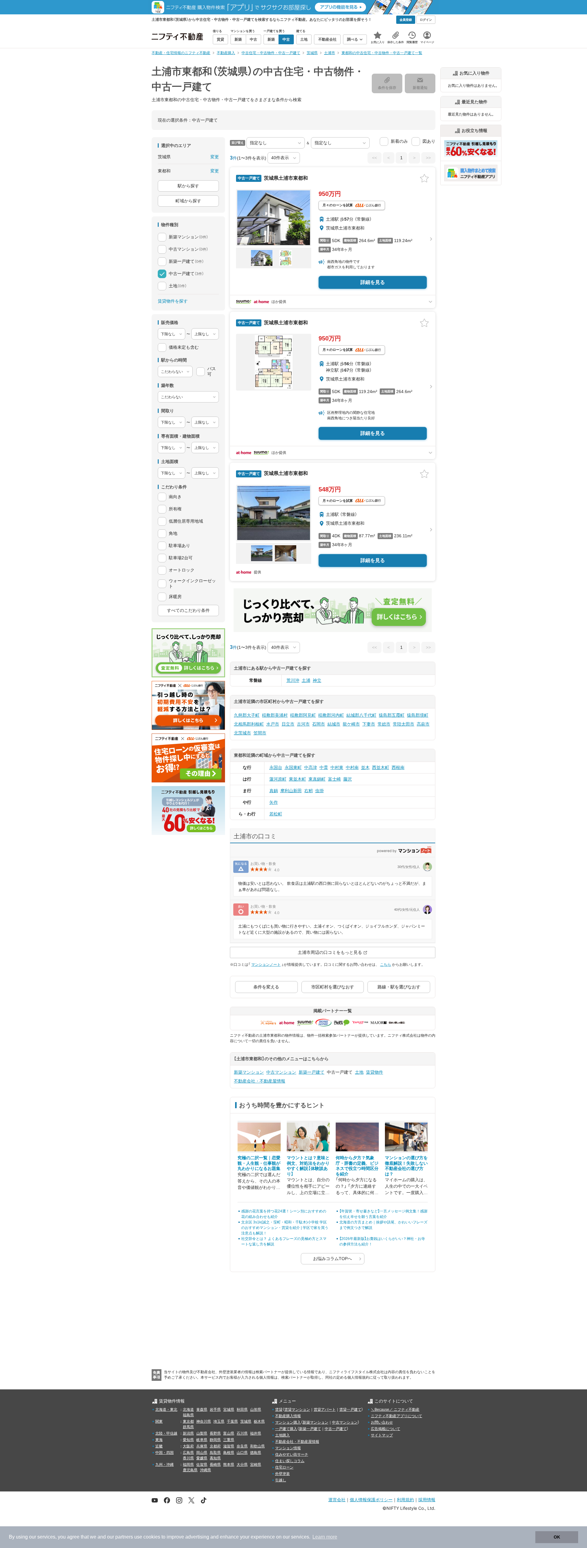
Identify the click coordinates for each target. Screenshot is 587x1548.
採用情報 (426, 1499)
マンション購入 (288, 1422)
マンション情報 (288, 1448)
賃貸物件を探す (173, 301)
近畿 (159, 1446)
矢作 (273, 802)
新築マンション (249, 1072)
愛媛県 (201, 1458)
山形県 (255, 1409)
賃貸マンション (297, 1409)
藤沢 (347, 779)
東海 (159, 1440)
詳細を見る (372, 282)
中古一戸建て (336, 1429)
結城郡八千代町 (361, 715)
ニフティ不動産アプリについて (396, 1416)
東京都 (188, 1421)
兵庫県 (201, 1446)
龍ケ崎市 (351, 724)
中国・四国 (164, 1453)
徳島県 (255, 1453)
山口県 (242, 1453)
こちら (385, 964)
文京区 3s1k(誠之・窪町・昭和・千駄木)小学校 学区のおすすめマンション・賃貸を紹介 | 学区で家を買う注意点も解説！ (284, 1227)
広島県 (188, 1453)
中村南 (352, 767)
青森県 (201, 1409)
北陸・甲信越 (166, 1433)
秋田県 (242, 1409)
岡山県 (201, 1453)
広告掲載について (385, 1429)
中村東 (336, 767)
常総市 (384, 724)
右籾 (308, 790)
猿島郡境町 (417, 715)
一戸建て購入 (286, 1429)
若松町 (275, 813)
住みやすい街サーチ (291, 1454)
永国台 (275, 767)
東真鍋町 (317, 779)
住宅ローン (284, 1467)
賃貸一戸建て (350, 1409)
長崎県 (215, 1464)
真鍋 (273, 790)
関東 (159, 1421)
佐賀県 (201, 1464)
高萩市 (423, 724)
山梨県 (201, 1433)
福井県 (255, 1433)
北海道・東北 (166, 1409)
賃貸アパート (325, 1409)
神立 (317, 680)
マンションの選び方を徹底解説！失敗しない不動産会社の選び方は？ (406, 1165)
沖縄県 (205, 1470)
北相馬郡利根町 (249, 724)
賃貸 (278, 1409)
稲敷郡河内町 (331, 715)
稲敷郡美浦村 (275, 715)
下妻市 (368, 724)
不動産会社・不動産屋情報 (259, 1081)
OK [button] (557, 1537)
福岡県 (188, 1464)
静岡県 (215, 1440)
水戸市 (272, 724)
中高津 (310, 767)
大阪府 (188, 1446)
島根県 (228, 1453)
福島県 (188, 1415)
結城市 (333, 724)
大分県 (242, 1464)
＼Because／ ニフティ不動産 (395, 1409)
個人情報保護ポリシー (371, 1499)
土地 (359, 1072)
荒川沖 (292, 680)
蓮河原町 (277, 779)
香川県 (188, 1458)
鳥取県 (215, 1453)
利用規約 (405, 1499)
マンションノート (266, 964)
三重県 (228, 1440)
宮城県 (228, 1409)
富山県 (228, 1433)
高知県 (215, 1458)
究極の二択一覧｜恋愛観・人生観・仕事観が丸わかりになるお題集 (259, 1163)
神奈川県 (203, 1421)
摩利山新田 (291, 790)
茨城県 (245, 1421)
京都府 (215, 1446)
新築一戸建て (311, 1072)
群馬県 (188, 1427)
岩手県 (215, 1409)
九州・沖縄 (164, 1464)
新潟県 (188, 1433)
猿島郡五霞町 (391, 715)
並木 (365, 767)
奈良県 (242, 1446)
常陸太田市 (403, 724)
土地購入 (282, 1435)
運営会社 (336, 1499)
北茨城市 (242, 732)
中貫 (323, 767)
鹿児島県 (190, 1470)
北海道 (188, 1409)
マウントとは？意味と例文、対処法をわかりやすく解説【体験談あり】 (308, 1165)
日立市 (288, 724)
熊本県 (228, 1464)
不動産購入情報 (288, 1416)
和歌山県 (257, 1446)
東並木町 (297, 779)
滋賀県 (228, 1446)
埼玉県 (218, 1421)
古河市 (303, 724)
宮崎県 (255, 1464)
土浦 (306, 680)
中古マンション (281, 1072)
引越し (280, 1480)
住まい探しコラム (290, 1461)
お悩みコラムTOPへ (332, 1258)
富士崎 (334, 779)
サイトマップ (382, 1435)
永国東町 (293, 767)
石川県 (242, 1433)
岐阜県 (201, 1440)
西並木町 (380, 767)
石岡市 (318, 724)
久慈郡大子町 (247, 715)
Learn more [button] (324, 1536)
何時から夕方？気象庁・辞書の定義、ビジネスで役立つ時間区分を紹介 (357, 1165)
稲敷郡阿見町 (303, 715)
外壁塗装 (282, 1474)
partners (124, 1536)
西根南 (398, 767)
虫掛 (319, 790)
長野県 (215, 1433)
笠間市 (259, 732)
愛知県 (188, 1440)
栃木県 (259, 1421)
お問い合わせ (382, 1422)
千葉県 (232, 1421)
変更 (214, 156)
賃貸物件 (374, 1072)
